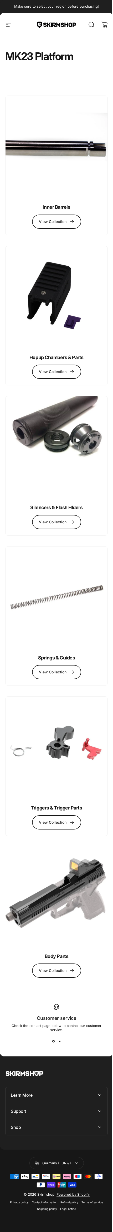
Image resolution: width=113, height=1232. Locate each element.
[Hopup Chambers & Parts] (56, 297)
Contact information (42, 1178)
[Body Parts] (56, 898)
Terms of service (90, 1178)
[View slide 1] (53, 1041)
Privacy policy (17, 1178)
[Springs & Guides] (56, 598)
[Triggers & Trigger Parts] (56, 748)
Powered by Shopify (71, 1171)
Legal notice (66, 1185)
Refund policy (67, 1178)
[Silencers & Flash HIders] (56, 447)
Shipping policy (45, 1185)
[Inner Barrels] (56, 147)
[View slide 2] (59, 1041)
